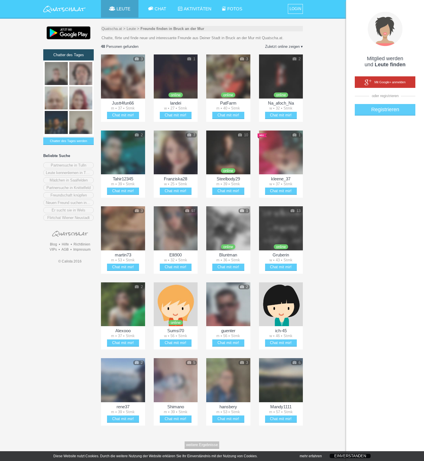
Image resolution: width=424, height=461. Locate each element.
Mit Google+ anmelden (390, 82)
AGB (65, 249)
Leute (131, 29)
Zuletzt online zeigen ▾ (284, 46)
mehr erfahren (311, 456)
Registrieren (385, 109)
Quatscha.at (112, 29)
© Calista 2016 (70, 261)
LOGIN (295, 9)
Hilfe (65, 244)
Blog (53, 244)
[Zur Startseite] (64, 13)
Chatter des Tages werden (68, 141)
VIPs (53, 249)
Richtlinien (82, 244)
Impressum (82, 249)
